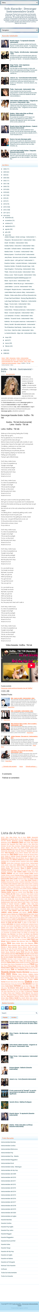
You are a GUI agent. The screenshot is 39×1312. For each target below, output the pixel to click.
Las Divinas (10, 926)
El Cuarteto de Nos (19, 885)
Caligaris (17, 861)
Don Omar (28, 880)
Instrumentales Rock (7, 1163)
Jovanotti (35, 909)
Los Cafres (27, 930)
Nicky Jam (24, 955)
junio (6, 235)
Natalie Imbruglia (10, 953)
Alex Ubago (34, 842)
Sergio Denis (21, 981)
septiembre (8, 226)
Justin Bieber (33, 912)
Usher (5, 993)
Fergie (24, 892)
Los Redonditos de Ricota (17, 935)
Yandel (6, 999)
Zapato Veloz (26, 999)
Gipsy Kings (18, 897)
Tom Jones (4, 991)
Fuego (6, 895)
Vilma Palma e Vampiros (16, 994)
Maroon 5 (4, 947)
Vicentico (18, 993)
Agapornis (4, 839)
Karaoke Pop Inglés (7, 1227)
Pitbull (32, 964)
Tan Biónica (11, 988)
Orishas (19, 959)
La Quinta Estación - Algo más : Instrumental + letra (20, 333)
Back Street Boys (33, 852)
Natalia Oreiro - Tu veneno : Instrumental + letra (19, 251)
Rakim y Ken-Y (10, 967)
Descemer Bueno (22, 878)
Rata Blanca (23, 967)
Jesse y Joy (25, 907)
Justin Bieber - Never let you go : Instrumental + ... (20, 283)
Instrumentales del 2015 (8, 1195)
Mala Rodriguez (21, 941)
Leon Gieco (17, 927)
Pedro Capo (34, 962)
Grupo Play (34, 899)
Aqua (9, 851)
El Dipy (26, 885)
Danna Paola (8, 877)
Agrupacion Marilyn (13, 839)
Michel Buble (4, 950)
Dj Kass (16, 880)
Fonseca (3, 894)
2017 (4, 195)
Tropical (35, 991)
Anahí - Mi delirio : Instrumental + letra (16, 243)
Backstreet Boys (5, 854)
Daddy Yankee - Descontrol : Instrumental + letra (19, 246)
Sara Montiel (31, 977)
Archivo (13, 1017)
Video (18, 363)
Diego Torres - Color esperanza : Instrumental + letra (20, 65)
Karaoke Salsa (5, 1244)
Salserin (16, 977)
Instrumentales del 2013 (8, 1188)
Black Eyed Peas (6, 858)
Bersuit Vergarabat (21, 856)
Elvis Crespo (23, 888)
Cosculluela (10, 871)
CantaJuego (17, 863)
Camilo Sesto (10, 863)
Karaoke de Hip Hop (7, 1251)
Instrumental (24, 358)
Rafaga (3, 967)
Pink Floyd (26, 964)
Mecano (20, 948)
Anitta (36, 849)
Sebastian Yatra (12, 979)
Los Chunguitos (5, 932)
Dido (28, 878)
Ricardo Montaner (22, 972)
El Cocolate (11, 885)
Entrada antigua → (31, 766)
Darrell (20, 877)
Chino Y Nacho (26, 868)
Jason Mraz (28, 905)
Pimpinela (18, 964)
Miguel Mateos (20, 950)
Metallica (25, 948)
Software (17, 986)
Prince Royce (12, 966)
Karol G (25, 914)
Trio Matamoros (28, 991)
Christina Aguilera (6, 870)
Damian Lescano (10, 875)
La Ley (25, 920)
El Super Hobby (9, 888)
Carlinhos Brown (25, 863)
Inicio (3, 358)
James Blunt (10, 905)
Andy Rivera (15, 849)
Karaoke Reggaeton (7, 1237)
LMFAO (14, 919)
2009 (4, 350)
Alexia (21, 844)
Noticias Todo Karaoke (8, 1265)
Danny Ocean (15, 877)
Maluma (35, 941)
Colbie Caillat (34, 870)
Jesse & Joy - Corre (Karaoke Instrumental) (23, 78)
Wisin (7, 998)
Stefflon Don (32, 986)
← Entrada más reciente (9, 766)
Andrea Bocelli (34, 847)
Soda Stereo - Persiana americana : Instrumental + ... (21, 310)
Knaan (26, 917)
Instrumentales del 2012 (8, 1184)
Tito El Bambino (25, 989)
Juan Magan (34, 910)
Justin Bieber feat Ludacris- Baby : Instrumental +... (20, 292)
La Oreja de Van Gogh (13, 922)
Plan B (5, 966)
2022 (4, 180)
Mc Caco (9, 948)
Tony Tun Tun (16, 991)
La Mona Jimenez (31, 920)
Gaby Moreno (11, 895)
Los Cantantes (34, 930)
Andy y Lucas (23, 849)
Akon (28, 839)
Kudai (30, 917)
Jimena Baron (33, 907)
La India (15, 920)
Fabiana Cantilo (6, 892)
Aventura (29, 851)
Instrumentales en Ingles (24, 359)
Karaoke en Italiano (7, 1258)
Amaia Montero (26, 846)
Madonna (8, 941)
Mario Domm (25, 945)
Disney (3, 880)
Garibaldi (18, 895)
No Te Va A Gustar (7, 957)
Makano (13, 941)
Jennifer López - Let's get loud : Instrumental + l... (20, 260)
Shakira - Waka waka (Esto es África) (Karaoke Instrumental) (21, 114)
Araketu (13, 851)
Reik (12, 969)
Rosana (31, 976)
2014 (4, 204)
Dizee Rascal (9, 880)
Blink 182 (15, 858)
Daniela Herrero (19, 875)
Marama (30, 943)
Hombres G (4, 903)
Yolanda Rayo (18, 999)
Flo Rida (35, 892)
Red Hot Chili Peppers (32, 967)
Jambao (3, 905)
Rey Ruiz (32, 969)
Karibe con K (15, 914)
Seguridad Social (23, 979)
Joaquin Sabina (6, 909)
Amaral (3, 847)
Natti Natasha (19, 953)
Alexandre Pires (14, 844)
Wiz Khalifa (22, 998)
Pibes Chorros (11, 964)
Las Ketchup (17, 926)
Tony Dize (10, 991)
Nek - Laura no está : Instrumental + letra (22, 698)
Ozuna (32, 959)
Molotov (3, 952)
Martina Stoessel (22, 947)
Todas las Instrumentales (9, 363)
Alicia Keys (35, 844)
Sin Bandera (27, 984)
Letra (25, 361)
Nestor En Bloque (9, 955)
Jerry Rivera (17, 907)
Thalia (33, 988)
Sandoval (20, 977)
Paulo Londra (20, 962)
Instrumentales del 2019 (8, 1209)
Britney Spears (17, 859)
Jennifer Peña (10, 907)
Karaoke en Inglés (6, 1255)
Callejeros (23, 861)
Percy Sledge (4, 964)
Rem (16, 969)
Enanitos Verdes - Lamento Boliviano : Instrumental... (21, 263)
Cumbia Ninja (31, 871)
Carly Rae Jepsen (30, 865)
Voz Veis (3, 996)
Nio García (35, 955)
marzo (7, 343)
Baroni (2, 856)
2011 (4, 212)
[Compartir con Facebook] (8, 691)
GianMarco (24, 895)
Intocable (11, 903)
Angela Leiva (31, 849)
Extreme (36, 890)
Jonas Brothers (15, 909)
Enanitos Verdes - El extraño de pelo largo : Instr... (20, 266)
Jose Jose (30, 909)
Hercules (35, 902)
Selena (31, 979)
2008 (4, 353)
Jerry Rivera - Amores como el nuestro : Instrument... (21, 257)
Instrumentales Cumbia (8, 1145)
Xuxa (31, 998)
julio (6, 232)
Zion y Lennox (34, 999)
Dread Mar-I (28, 882)
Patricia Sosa (31, 960)
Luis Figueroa (22, 939)
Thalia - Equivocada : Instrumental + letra (22, 89)
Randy (17, 967)
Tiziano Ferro (34, 989)
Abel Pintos (13, 837)
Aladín (32, 839)
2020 (4, 186)
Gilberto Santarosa (6, 897)
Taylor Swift (19, 988)
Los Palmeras (11, 934)
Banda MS (26, 854)
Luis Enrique (15, 939)
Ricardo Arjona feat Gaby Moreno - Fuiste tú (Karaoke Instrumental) (23, 127)
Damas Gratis (28, 873)
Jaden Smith (34, 903)
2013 (4, 207)
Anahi (27, 847)
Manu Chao (24, 943)
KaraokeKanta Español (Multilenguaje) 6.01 (18, 278)
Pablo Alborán (5, 960)
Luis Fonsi (31, 939)
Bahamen (21, 854)
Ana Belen (14, 847)
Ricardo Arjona (8, 971)
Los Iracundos (31, 932)
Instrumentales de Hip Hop (9, 1170)
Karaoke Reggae (6, 1234)
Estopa (31, 890)
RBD (36, 966)
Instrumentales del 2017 (8, 1202)
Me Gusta (14, 948)
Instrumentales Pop (7, 361)
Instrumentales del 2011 (8, 1181)
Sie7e (36, 981)
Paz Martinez (27, 962)
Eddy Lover (21, 883)
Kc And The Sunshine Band (12, 915)
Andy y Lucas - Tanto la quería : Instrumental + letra (20, 275)
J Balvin (23, 903)
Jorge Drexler (22, 909)
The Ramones (16, 989)
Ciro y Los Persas (25, 870)
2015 (4, 201)
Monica (7, 952)
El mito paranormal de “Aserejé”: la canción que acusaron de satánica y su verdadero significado (22, 1092)
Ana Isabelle (21, 847)
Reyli (37, 969)
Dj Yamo (21, 880)
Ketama (3, 917)
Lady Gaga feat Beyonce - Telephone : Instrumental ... (21, 301)
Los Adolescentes (18, 929)
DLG (37, 871)
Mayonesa (3, 948)
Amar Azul (34, 846)
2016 (4, 198)
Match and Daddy (33, 947)
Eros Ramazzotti (24, 890)
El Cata (6, 885)
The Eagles (9, 989)
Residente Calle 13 (24, 969)
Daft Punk (15, 873)
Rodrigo (3, 976)
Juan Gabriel (12, 910)
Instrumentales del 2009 (8, 1174)
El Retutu (34, 887)
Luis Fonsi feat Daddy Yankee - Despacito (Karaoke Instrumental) (23, 151)
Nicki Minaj (17, 955)
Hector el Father (21, 902)
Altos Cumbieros (16, 846)
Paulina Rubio (11, 962)
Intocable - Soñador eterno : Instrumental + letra (19, 248)
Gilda (12, 897)
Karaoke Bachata (6, 1219)
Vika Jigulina (34, 993)
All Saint (9, 846)
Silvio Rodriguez (6, 984)
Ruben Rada (9, 977)
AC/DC (3, 837)
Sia (33, 981)
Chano (24, 866)
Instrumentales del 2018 (8, 1205)
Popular (5, 1017)
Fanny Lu (14, 892)
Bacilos (26, 852)
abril (6, 340)
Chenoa (35, 866)
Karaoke (16, 361)
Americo (8, 847)
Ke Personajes (25, 915)
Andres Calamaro (6, 849)
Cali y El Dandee (10, 861)
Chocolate (35, 868)
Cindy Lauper (16, 870)
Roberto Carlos (33, 974)
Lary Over (3, 926)
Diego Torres (34, 878)
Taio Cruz (4, 988)
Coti (15, 871)
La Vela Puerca (31, 922)
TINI (37, 986)
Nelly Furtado (31, 953)
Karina (21, 914)
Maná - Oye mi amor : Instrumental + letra (17, 280)
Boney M (32, 858)
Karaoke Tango (6, 1248)
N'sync (18, 952)
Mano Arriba (16, 943)
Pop (32, 361)
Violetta (26, 994)
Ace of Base (22, 837)
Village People (4, 994)
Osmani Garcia (26, 959)
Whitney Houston (24, 996)
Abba (7, 837)
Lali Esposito (16, 924)
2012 (4, 210)
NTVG (22, 952)
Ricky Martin (6, 974)
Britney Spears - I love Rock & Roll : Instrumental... (20, 254)
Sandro (25, 977)
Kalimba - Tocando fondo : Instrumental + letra (19, 318)
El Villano (16, 888)
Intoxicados (17, 903)
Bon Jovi (27, 858)
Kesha (21, 361)
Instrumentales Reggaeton (9, 1160)
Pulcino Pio (27, 966)
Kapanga (8, 914)
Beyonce (30, 856)
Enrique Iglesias (12, 890)
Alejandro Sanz (17, 842)
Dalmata (21, 873)
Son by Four (24, 986)
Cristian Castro (22, 871)
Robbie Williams (22, 974)
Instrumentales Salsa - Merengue (11, 1167)
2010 (4, 215)
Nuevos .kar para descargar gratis (20, 139)
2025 (4, 172)
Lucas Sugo (34, 937)
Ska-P (33, 984)
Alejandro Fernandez (31, 840)
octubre (7, 223)
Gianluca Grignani (33, 895)
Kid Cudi (15, 917)
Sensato (8, 981)
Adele (29, 837)
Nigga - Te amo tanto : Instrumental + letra (17, 304)
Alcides (9, 840)
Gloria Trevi (4, 899)
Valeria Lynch (11, 993)
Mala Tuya (29, 941)
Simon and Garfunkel (16, 984)
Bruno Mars (25, 859)
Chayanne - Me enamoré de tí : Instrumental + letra (20, 240)
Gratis (18, 358)
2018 (4, 192)
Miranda (35, 950)
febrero (7, 346)
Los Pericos (19, 934)
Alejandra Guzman (17, 840)
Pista (29, 361)
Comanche (3, 871)
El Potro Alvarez (16, 887)
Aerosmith (35, 837)
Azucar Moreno (19, 852)
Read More (11, 707)
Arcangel (18, 851)
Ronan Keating (25, 976)
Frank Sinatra (29, 894)
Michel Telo (12, 950)
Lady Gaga (9, 924)
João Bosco (4, 910)
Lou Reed (23, 937)
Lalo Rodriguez (24, 924)
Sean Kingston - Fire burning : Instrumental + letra (20, 269)
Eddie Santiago (12, 883)
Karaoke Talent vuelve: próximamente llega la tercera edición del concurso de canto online (23, 1022)
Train (22, 991)
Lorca (30, 927)
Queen (33, 966)
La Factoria (9, 920)
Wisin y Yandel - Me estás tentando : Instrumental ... (20, 324)
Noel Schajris (18, 957)
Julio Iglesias (23, 912)
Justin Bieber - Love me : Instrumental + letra (18, 286)
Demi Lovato (14, 878)
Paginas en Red (23, 1308)
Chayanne (30, 866)
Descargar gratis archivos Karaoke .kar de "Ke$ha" (16, 688)
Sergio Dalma (14, 981)
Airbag (25, 839)
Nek (25, 953)
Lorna (33, 927)
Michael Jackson (33, 948)
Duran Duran (34, 882)
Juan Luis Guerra (23, 910)
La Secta (24, 922)
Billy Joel (35, 856)
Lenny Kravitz (9, 927)
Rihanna (14, 974)
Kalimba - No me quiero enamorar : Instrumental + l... (21, 321)
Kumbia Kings (7, 919)
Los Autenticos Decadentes (31, 929)
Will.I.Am (32, 996)
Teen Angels (27, 988)
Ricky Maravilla (34, 972)
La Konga (20, 920)
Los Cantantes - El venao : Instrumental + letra (19, 315)
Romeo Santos (16, 976)
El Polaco (8, 887)
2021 (4, 183)
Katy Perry (31, 914)
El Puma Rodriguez (26, 887)
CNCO (32, 859)
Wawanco (16, 996)
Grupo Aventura (19, 899)
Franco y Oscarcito (21, 894)
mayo (7, 337)
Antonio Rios (4, 851)
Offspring (32, 957)
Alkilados (3, 846)
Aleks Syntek (27, 842)
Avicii (34, 851)
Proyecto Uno (20, 966)
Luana (28, 937)
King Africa (21, 917)
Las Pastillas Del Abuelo (27, 926)
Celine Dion (20, 866)
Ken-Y (31, 915)
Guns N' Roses (15, 900)
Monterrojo (12, 952)
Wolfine (27, 998)
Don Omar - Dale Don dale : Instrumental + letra (19, 330)
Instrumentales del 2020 (8, 1212)
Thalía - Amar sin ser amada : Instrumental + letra (20, 272)
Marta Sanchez (12, 947)
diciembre (8, 217)
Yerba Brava (12, 999)
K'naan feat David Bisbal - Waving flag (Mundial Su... (21, 298)
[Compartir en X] (6, 691)
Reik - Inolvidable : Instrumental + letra (22, 711)
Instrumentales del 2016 (8, 1198)
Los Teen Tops (10, 937)
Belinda (13, 856)
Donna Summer (10, 882)
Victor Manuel (25, 993)
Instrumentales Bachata (8, 1142)
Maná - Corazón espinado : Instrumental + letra (19, 313)
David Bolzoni (34, 877)
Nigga (30, 955)
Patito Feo (22, 960)
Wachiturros (10, 996)
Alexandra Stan (5, 844)
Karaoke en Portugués (8, 1262)
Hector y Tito (29, 902)
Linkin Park (25, 927)
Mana (9, 943)
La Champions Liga (31, 919)
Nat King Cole (29, 952)
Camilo (3, 863)
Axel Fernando (9, 852)
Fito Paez (30, 892)
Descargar (13, 358)
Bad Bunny (14, 854)
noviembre (8, 220)
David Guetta (5, 878)
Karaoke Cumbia (6, 1223)
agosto (7, 229)
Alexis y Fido (27, 844)
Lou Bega (17, 937)
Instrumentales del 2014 (8, 1191)
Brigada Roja (8, 859)
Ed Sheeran (4, 883)
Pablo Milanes (15, 960)
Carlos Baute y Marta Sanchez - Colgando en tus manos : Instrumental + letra (24, 101)
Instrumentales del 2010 (9, 359)
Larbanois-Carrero (33, 924)
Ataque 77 (23, 851)
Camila (36, 861)
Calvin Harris (29, 861)
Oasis (27, 957)
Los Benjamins (5, 930)
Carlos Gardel (5, 865)
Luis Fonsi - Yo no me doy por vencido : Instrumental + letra (22, 751)
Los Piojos (26, 934)
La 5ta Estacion (21, 919)
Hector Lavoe (13, 902)
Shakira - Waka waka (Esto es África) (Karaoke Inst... (21, 295)
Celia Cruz (13, 866)
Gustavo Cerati (24, 900)
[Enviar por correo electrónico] (2, 691)
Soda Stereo (9, 986)
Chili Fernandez (15, 868)
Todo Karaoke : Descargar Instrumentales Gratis (20, 10)
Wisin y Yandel (14, 998)
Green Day (11, 899)
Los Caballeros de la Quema (16, 930)
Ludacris (8, 939)
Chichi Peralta (5, 868)
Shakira (28, 981)
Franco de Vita (10, 894)
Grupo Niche (27, 899)
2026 (4, 169)
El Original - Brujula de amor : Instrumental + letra (19, 289)
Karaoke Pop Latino (7, 1230)
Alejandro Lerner (6, 842)
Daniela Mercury (28, 875)
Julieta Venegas (13, 912)
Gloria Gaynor (34, 897)
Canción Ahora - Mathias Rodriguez (20, 1102)
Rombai (8, 976)
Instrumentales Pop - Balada (10, 1156)
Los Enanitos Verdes (15, 932)
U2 (1, 993)
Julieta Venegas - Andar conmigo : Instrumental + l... (21, 237)
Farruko (20, 892)
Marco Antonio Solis (14, 945)
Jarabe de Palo (19, 905)
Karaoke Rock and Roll (8, 1241)
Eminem (29, 888)
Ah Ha (21, 839)
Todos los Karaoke (7, 1276)
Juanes (4, 912)
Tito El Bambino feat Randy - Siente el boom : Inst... (20, 327)
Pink (22, 964)
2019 (4, 189)
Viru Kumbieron (33, 994)
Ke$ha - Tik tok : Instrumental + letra (16, 307)
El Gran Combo (33, 885)
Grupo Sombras (5, 900)
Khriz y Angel (9, 917)
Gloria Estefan (26, 897)
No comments (10, 374)
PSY (37, 959)
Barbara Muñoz (34, 854)
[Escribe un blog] (4, 691)
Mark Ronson (34, 945)
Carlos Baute (34, 863)
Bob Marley (21, 858)
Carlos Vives (21, 865)
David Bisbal (27, 877)
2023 (4, 178)
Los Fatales (24, 932)
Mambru (3, 943)
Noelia (24, 957)
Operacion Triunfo (12, 959)
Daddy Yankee (6, 873)
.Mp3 (7, 358)
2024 (4, 175)
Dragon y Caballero (19, 882)
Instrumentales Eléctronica (9, 1149)
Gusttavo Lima (5, 902)
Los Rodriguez (30, 935)
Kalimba (3, 914)
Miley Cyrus (28, 950)
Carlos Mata (12, 865)
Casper (7, 866)
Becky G (7, 856)
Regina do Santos (5, 969)
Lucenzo (3, 939)
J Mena (28, 903)
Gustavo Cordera (33, 900)
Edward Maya (28, 883)
